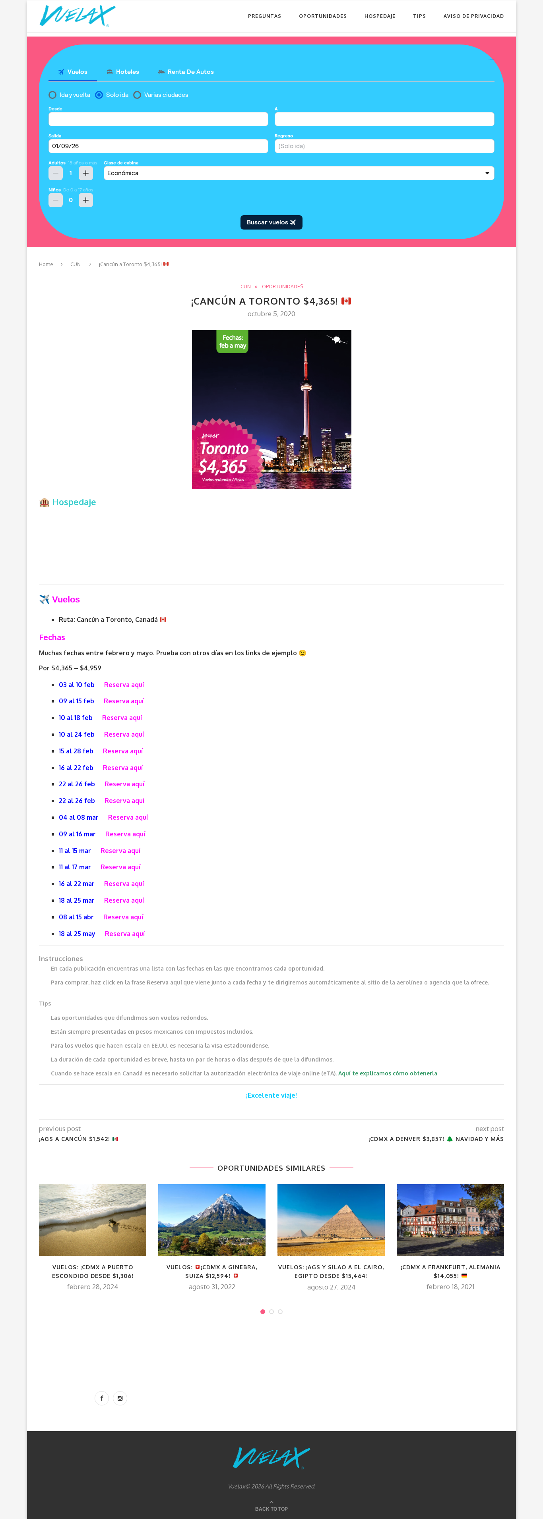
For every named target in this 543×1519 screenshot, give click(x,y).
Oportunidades (323, 16)
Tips (419, 16)
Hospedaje (380, 16)
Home (46, 264)
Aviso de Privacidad (474, 16)
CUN (75, 264)
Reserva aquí (124, 685)
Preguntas (264, 16)
